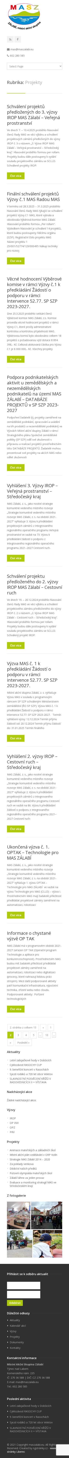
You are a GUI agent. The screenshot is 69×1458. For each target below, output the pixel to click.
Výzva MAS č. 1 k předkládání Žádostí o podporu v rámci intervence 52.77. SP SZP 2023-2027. (32, 674)
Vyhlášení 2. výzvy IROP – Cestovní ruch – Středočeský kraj (32, 761)
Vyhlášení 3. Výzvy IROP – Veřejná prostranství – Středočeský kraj (32, 491)
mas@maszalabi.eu (21, 49)
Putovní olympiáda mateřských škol (31, 1173)
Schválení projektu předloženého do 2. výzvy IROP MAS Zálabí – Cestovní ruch (34, 584)
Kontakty (15, 1348)
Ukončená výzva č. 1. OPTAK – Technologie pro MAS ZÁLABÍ (33, 852)
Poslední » (23, 1042)
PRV (12, 1132)
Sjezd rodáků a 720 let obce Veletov (31, 1074)
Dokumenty (17, 1342)
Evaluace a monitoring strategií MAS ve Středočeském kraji (33, 1184)
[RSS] (10, 39)
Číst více (15, 176)
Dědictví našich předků (23, 1168)
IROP (13, 1118)
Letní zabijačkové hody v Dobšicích (30, 1060)
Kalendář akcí (18, 1325)
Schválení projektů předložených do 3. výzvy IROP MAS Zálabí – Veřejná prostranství (33, 114)
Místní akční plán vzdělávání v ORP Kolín (33, 1154)
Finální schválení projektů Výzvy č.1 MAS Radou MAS (33, 196)
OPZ (12, 1127)
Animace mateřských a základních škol (33, 1150)
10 (46, 1035)
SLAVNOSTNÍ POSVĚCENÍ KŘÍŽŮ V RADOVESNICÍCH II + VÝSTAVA (30, 1080)
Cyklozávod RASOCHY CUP (26, 1065)
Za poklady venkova (21, 1164)
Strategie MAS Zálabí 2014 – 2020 (30, 1159)
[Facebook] (17, 39)
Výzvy (13, 1331)
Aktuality (15, 1320)
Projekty (15, 1336)
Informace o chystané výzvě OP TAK (29, 936)
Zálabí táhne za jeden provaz (27, 1178)
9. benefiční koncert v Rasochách (29, 1069)
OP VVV (14, 1123)
